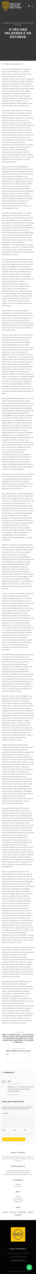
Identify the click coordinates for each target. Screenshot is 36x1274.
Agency (5, 1212)
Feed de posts (18, 1198)
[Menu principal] (32, 6)
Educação (18, 1184)
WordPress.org (18, 1201)
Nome (4, 1130)
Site (25, 1130)
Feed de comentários (18, 1200)
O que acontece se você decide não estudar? (18, 1172)
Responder (14, 1095)
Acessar (18, 1196)
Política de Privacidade (18, 1260)
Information (22, 1212)
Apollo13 (13, 1212)
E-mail (15, 1130)
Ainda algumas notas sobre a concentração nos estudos (18, 1174)
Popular (30, 1212)
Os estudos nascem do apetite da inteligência (18, 1170)
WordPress (18, 1215)
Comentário (5, 1113)
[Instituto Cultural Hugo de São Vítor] (11, 6)
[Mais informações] (29, 6)
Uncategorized (18, 1186)
